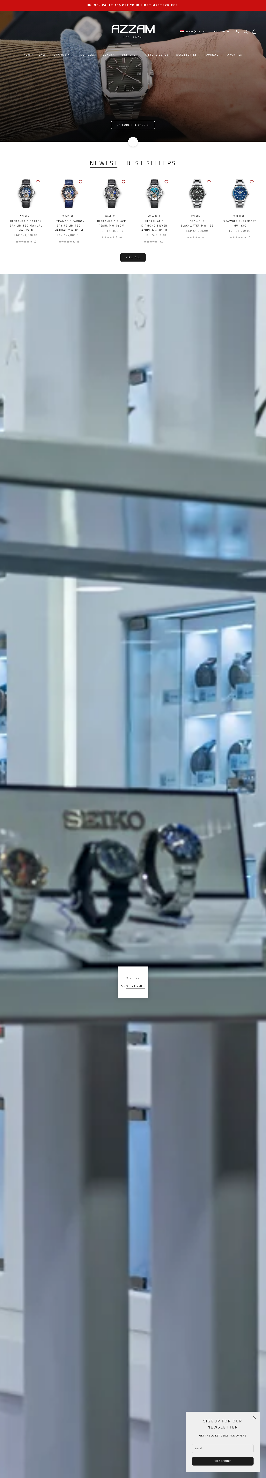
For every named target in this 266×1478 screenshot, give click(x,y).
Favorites (234, 55)
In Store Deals (156, 55)
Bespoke (129, 55)
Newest (104, 163)
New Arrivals (35, 55)
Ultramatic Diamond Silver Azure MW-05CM (154, 225)
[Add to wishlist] (38, 182)
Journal (211, 55)
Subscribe (222, 1461)
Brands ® (62, 55)
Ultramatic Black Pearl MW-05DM (111, 223)
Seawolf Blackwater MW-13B (197, 223)
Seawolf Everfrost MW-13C (239, 223)
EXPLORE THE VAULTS (133, 124)
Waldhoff (26, 216)
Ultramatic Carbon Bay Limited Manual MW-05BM (26, 225)
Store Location (135, 986)
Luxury (108, 55)
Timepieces (86, 55)
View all (133, 257)
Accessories (186, 55)
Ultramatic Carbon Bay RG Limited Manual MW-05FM (69, 225)
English (219, 31)
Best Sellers (151, 163)
